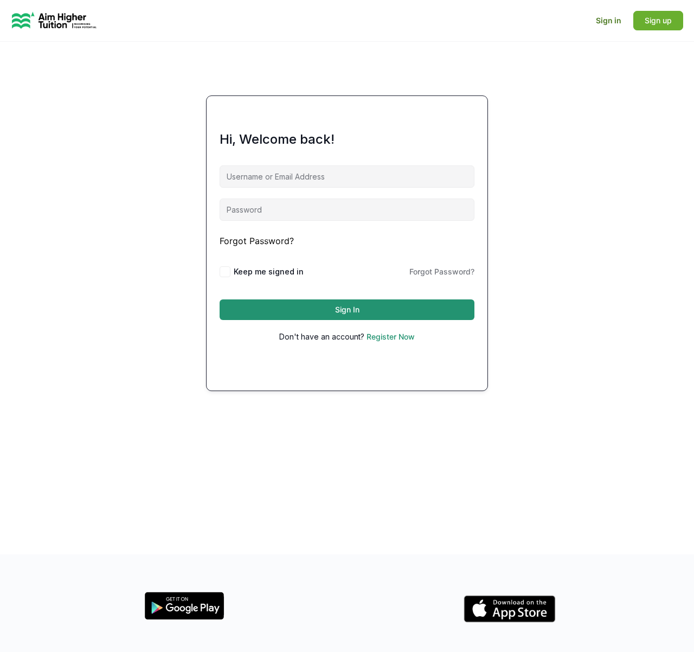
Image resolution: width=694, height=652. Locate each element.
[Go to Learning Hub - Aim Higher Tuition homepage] (54, 20)
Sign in (608, 20)
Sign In (347, 309)
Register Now (391, 336)
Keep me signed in (269, 271)
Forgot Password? (257, 240)
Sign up (658, 20)
